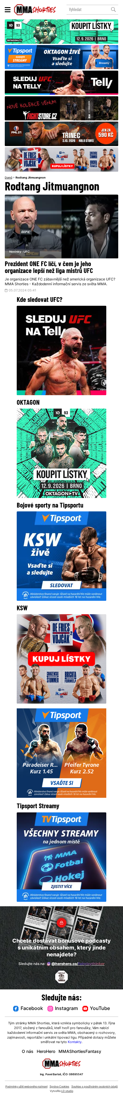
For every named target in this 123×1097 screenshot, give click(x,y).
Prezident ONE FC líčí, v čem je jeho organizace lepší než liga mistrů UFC (49, 268)
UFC (27, 252)
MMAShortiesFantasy (80, 1052)
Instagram (66, 1008)
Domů (8, 177)
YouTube (100, 1008)
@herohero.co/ (77, 964)
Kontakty (75, 1042)
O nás (27, 1052)
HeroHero (46, 1052)
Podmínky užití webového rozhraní (26, 1086)
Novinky (15, 252)
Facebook (32, 1008)
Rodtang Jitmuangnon (31, 177)
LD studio (67, 1091)
